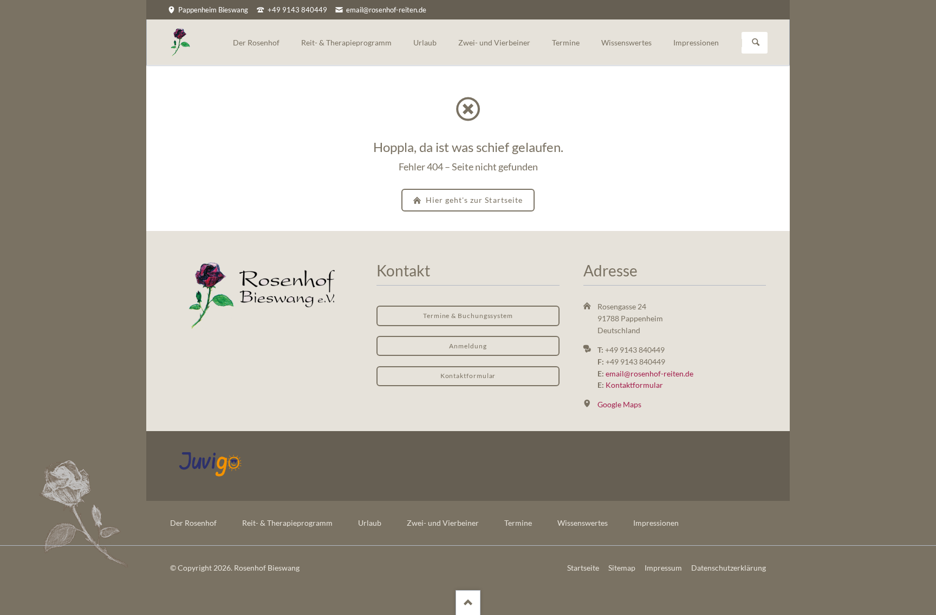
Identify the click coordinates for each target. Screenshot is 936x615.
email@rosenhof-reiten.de (649, 373)
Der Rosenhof (193, 522)
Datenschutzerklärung (728, 567)
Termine (518, 522)
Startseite (583, 567)
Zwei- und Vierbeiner (443, 522)
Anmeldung (467, 346)
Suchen (756, 43)
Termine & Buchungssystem (468, 316)
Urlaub (369, 522)
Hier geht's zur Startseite (473, 199)
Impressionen (656, 522)
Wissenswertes (582, 522)
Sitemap (621, 567)
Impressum (663, 567)
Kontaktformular (468, 376)
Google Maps (619, 404)
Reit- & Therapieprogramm (287, 522)
